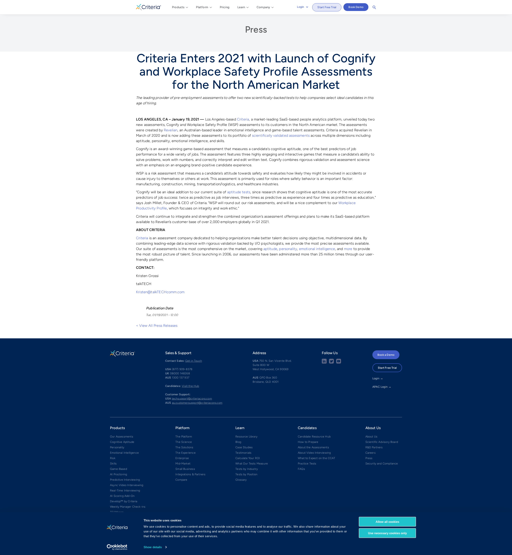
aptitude (270, 249)
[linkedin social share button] (324, 362)
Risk (112, 458)
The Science (183, 442)
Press (256, 29)
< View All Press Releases (157, 325)
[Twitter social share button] (331, 362)
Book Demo (355, 7)
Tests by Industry (246, 469)
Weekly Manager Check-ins (127, 506)
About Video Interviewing (314, 452)
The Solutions (184, 447)
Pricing (224, 7)
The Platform (183, 436)
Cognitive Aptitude (122, 442)
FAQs (301, 469)
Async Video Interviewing (126, 485)
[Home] (148, 6)
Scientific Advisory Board (381, 442)
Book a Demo (385, 355)
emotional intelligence (317, 249)
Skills (113, 463)
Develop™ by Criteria (123, 501)
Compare (181, 479)
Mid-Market (182, 463)
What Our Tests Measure (251, 463)
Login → (377, 378)
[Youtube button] (338, 362)
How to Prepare (308, 442)
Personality (117, 447)
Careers (370, 452)
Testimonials (243, 452)
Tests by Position (246, 474)
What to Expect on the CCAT (316, 458)
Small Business (185, 469)
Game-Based (118, 469)
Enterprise (182, 458)
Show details (153, 547)
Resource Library (246, 436)
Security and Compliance (381, 463)
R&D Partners (374, 447)
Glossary (241, 479)
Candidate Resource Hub (314, 436)
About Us (371, 436)
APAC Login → (381, 387)
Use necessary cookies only (387, 533)
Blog (238, 442)
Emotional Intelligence (124, 452)
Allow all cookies (387, 521)
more (348, 249)
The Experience (185, 452)
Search (374, 7)
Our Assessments (121, 436)
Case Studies (244, 447)
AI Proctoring (118, 474)
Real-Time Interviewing (125, 490)
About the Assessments (313, 447)
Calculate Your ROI (247, 458)
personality (288, 249)
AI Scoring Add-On (122, 496)
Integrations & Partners (190, 474)
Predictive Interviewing (125, 479)
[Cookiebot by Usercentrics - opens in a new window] (117, 547)
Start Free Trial (326, 7)
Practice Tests (307, 463)
